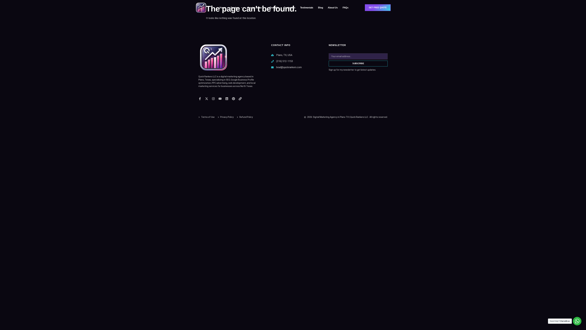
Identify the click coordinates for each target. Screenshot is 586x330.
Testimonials (306, 7)
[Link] (240, 98)
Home (222, 7)
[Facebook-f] (199, 98)
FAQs (345, 7)
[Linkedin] (226, 98)
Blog (320, 7)
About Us (333, 7)
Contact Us (289, 7)
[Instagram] (213, 98)
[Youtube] (220, 98)
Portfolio (274, 7)
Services (235, 7)
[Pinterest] (233, 98)
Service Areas (254, 7)
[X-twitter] (206, 98)
